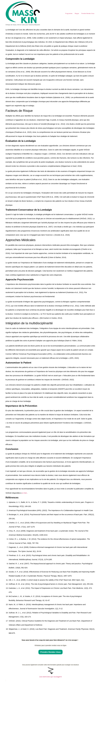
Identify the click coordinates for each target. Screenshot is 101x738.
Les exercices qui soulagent (50, 676)
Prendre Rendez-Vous (87, 13)
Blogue (77, 13)
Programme (68, 13)
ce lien (24, 493)
